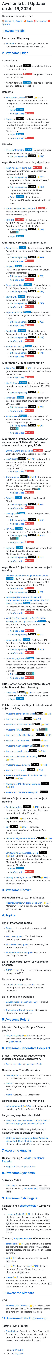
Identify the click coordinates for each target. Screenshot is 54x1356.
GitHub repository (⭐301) (27, 649)
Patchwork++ (12, 416)
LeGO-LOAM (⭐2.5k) (20, 459)
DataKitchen (12, 1331)
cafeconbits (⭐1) (14, 1243)
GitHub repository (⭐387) (27, 276)
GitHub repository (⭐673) (27, 520)
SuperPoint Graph (14, 312)
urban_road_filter (14, 640)
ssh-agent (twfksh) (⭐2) (18, 1214)
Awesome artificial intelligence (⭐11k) (28, 735)
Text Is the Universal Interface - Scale (24, 1064)
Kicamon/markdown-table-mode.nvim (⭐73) (27, 903)
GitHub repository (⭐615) (27, 303)
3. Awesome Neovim (17, 890)
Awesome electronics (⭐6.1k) (24, 770)
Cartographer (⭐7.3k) (21, 477)
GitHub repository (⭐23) (26, 592)
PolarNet (10, 266)
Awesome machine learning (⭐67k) (27, 746)
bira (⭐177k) (33, 1266)
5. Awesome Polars (15, 1019)
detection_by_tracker (16, 658)
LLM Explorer (12, 1075)
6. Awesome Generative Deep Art (26, 1048)
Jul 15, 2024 (17, 1353)
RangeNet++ (12, 248)
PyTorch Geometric (15, 150)
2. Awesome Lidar (15, 53)
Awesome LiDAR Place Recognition (23, 792)
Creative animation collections (20, 984)
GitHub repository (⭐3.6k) (27, 535)
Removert (11, 548)
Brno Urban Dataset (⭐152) (23, 97)
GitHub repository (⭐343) (27, 425)
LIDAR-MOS (12, 297)
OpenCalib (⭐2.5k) (19, 692)
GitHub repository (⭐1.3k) (27, 337)
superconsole (28, 1205)
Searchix (10, 43)
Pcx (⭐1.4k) (16, 818)
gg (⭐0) (10, 1258)
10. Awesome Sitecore (18, 1293)
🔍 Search (17, 21)
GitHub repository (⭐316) (27, 257)
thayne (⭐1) (12, 1277)
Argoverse (11, 119)
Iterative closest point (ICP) (19, 168)
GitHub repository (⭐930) (27, 504)
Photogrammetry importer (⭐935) (27, 877)
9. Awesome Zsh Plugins (19, 1198)
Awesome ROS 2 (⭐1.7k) (22, 729)
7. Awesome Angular (16, 1150)
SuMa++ (10, 498)
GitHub (13, 674)
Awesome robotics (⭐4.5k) (23, 719)
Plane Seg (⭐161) (19, 368)
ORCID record (12, 970)
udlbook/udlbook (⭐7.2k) (18, 1106)
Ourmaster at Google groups (19, 1010)
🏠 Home (6, 21)
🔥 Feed (28, 21)
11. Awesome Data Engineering (24, 1318)
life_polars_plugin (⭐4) (17, 1035)
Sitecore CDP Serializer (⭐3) (20, 1305)
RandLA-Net (12, 331)
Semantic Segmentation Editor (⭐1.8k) (29, 838)
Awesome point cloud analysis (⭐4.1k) (28, 713)
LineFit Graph (12, 383)
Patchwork (11, 397)
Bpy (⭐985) (16, 827)
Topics (9, 928)
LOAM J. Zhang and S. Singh (19, 450)
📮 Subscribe (39, 21)
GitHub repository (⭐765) (27, 322)
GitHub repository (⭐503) (27, 407)
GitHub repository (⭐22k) (27, 156)
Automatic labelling (15, 346)
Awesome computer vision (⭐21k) (27, 740)
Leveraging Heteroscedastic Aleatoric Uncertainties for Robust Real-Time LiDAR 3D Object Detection (27, 600)
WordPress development (17, 944)
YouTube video (17, 113)
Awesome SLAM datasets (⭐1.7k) (26, 765)
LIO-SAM (10, 529)
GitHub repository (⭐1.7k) (27, 187)
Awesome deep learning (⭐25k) (26, 751)
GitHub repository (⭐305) (27, 177)
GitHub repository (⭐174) (27, 353)
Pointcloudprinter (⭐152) (22, 807)
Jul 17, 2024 (17, 1350)
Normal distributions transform (21, 208)
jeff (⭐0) (10, 1266)
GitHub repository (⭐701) (27, 392)
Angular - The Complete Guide (20, 1166)
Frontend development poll (19, 952)
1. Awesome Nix (13, 31)
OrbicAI (9, 1083)
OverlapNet (11, 513)
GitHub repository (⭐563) (27, 557)
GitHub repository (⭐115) (26, 634)
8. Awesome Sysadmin (18, 1173)
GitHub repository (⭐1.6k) (27, 291)
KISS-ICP (10, 220)
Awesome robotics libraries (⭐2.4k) (27, 724)
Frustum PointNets (15, 285)
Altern (9, 1094)
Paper (13, 110)
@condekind (15, 1041)
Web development (14, 936)
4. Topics (8, 915)
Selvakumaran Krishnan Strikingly (22, 1002)
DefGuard (10, 1185)
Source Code (31, 1188)
